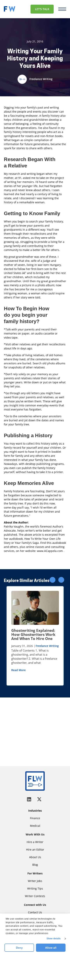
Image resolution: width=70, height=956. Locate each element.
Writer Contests (35, 896)
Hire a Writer (35, 842)
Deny (19, 947)
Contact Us (35, 912)
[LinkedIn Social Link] (29, 799)
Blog (35, 864)
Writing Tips (35, 888)
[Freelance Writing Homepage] (35, 781)
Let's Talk (42, 9)
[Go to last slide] (52, 580)
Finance (35, 818)
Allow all (50, 947)
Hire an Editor (35, 849)
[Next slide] (61, 580)
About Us (35, 857)
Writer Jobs (35, 881)
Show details (53, 938)
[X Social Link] (39, 799)
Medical (35, 826)
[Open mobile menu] (62, 9)
